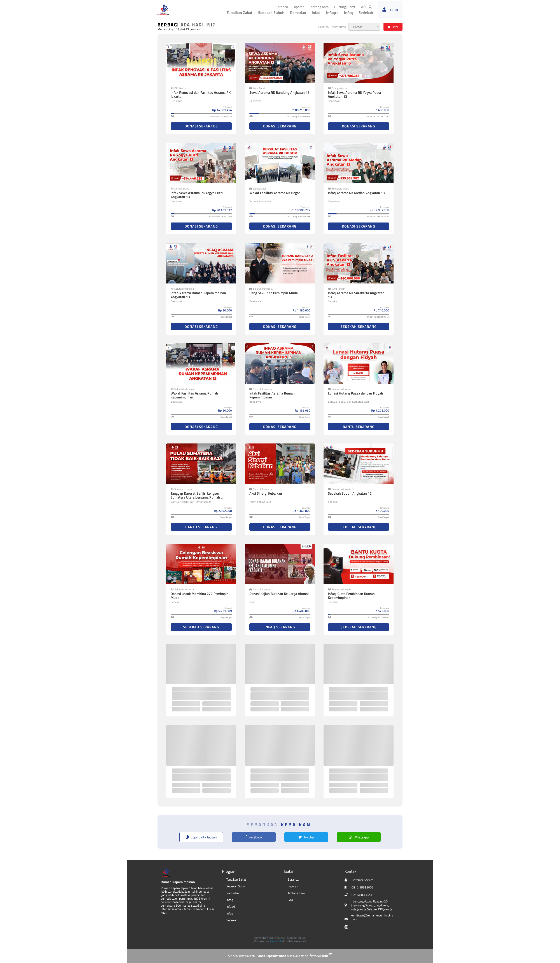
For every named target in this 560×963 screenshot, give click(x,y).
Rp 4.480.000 (301, 610)
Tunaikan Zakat (239, 13)
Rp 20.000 (225, 410)
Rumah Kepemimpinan (178, 882)
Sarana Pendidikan (260, 201)
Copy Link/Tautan (204, 837)
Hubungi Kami (345, 6)
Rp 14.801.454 (222, 110)
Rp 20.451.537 (222, 210)
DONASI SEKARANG (201, 126)
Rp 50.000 (225, 310)
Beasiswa (176, 101)
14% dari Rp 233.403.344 (377, 216)
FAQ (364, 6)
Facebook (255, 837)
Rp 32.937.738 (379, 210)
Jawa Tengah (338, 289)
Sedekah (366, 13)
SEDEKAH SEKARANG (359, 326)
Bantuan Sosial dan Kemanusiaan (348, 402)
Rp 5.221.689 (223, 610)
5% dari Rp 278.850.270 (220, 116)
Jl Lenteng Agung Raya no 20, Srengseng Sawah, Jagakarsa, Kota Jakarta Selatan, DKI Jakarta (371, 905)
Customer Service (362, 880)
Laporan (299, 6)
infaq (348, 13)
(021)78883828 (361, 895)
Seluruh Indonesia (184, 289)
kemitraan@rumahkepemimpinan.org (372, 917)
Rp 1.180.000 (301, 310)
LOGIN (393, 9)
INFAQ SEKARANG (279, 627)
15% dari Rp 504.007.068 (298, 116)
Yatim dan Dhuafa (260, 502)
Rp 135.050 (302, 410)
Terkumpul (227, 107)
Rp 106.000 (381, 510)
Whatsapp (361, 837)
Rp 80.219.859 (300, 110)
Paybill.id (275, 941)
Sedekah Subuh (271, 13)
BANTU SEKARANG (358, 426)
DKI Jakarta (180, 88)
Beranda (282, 6)
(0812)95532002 (362, 887)
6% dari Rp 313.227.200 (220, 216)
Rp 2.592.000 (223, 510)
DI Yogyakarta (339, 88)
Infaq (316, 13)
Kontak (350, 871)
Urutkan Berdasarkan (332, 26)
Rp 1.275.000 (380, 410)
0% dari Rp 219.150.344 (378, 316)
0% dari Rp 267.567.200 (378, 116)
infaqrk (332, 13)
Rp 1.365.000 (301, 510)
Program (229, 871)
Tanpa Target (226, 316)
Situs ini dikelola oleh (257, 955)
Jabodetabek (259, 189)
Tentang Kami (320, 6)
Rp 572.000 (381, 610)
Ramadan (298, 13)
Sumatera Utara (340, 189)
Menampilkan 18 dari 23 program (179, 29)
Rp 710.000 (381, 310)
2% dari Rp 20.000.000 (378, 617)
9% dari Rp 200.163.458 (299, 216)
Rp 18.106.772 (300, 210)
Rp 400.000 (381, 110)
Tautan (288, 871)
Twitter (309, 837)
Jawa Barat (259, 88)
